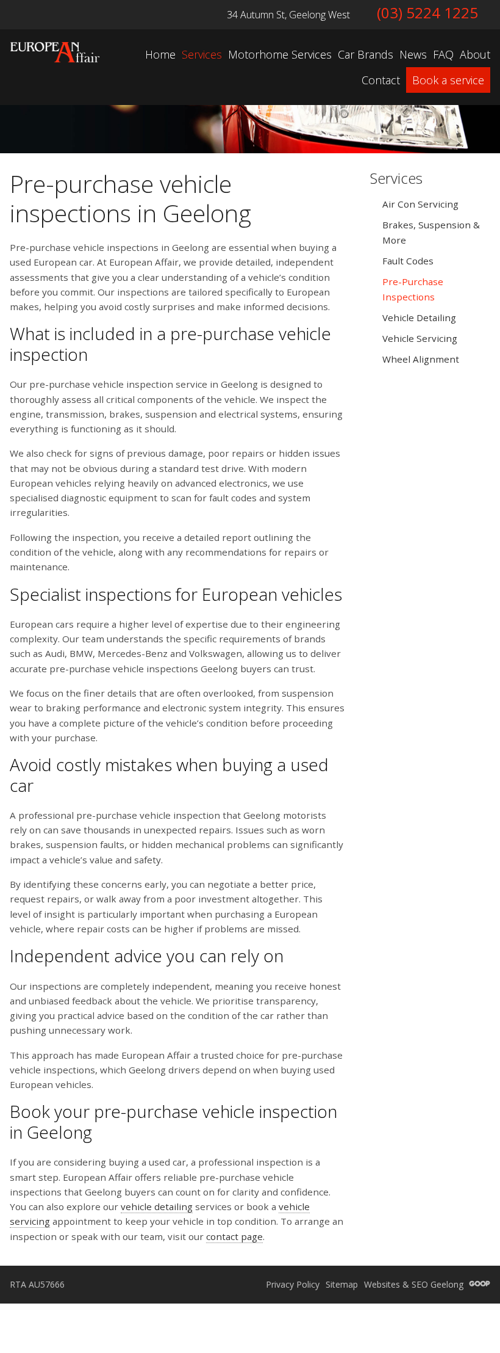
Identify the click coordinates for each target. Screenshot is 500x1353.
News (413, 54)
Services (202, 54)
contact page (234, 1236)
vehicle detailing (157, 1206)
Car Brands (365, 54)
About (475, 54)
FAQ (443, 54)
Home (160, 54)
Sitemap (342, 1284)
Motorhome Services (280, 54)
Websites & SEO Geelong (415, 1284)
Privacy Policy (293, 1284)
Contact (381, 80)
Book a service (448, 80)
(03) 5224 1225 (427, 12)
